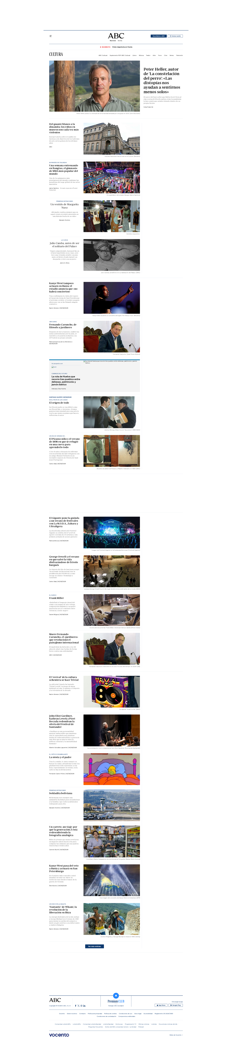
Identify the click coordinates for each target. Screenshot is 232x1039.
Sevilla (120, 40)
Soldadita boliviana (60, 793)
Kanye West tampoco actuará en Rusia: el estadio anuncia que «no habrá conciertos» (63, 287)
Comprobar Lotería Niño (63, 1024)
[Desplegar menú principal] (50, 36)
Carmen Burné (54, 849)
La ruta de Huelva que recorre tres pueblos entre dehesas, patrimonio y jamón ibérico (66, 380)
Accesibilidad (148, 1013)
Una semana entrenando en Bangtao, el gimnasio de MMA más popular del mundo (63, 169)
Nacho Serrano (54, 308)
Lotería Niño (77, 1024)
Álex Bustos (53, 885)
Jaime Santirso (54, 188)
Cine (165, 55)
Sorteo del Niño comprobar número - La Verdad (120, 1027)
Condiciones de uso (125, 1013)
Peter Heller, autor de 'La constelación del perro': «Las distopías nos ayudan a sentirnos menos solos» (162, 80)
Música (141, 55)
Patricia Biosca (54, 541)
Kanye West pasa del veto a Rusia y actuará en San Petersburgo (64, 868)
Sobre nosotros (72, 1013)
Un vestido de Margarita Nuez (65, 206)
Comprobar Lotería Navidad (92, 1024)
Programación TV (130, 1024)
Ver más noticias (94, 946)
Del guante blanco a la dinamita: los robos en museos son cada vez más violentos (64, 128)
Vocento (62, 1013)
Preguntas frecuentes (95, 1027)
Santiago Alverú (55, 397)
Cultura (56, 54)
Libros (135, 55)
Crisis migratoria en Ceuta (122, 47)
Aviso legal (137, 1013)
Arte (154, 55)
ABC (50, 147)
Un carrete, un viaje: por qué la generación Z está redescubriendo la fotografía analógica (63, 831)
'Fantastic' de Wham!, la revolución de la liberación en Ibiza (63, 909)
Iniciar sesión (176, 36)
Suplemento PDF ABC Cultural (120, 55)
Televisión (179, 55)
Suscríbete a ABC (159, 36)
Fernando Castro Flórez (57, 774)
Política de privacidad (95, 1013)
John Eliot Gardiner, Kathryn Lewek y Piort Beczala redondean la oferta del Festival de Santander (62, 721)
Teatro (148, 55)
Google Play (176, 1005)
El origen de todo (59, 402)
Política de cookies (110, 1013)
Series (172, 55)
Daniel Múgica (54, 614)
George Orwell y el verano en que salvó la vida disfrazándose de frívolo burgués (64, 561)
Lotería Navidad (108, 1024)
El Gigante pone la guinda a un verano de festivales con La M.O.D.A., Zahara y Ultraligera (64, 522)
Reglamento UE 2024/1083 (164, 1013)
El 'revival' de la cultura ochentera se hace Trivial (64, 678)
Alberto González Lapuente (58, 747)
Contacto (82, 1013)
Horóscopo (119, 1024)
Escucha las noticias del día (168, 1024)
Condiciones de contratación (106, 1016)
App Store (162, 1005)
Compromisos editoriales (126, 1016)
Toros (160, 55)
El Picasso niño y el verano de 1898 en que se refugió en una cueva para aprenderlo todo (64, 443)
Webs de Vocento (175, 1035)
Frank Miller (56, 598)
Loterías (154, 1024)
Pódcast (141, 1027)
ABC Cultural (103, 55)
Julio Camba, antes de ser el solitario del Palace (64, 244)
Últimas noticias (143, 1024)
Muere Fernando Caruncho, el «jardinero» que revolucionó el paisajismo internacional (64, 638)
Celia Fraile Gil (148, 107)
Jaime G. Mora (64, 263)
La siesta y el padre (60, 757)
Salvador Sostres (64, 220)
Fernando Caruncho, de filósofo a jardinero (62, 326)
